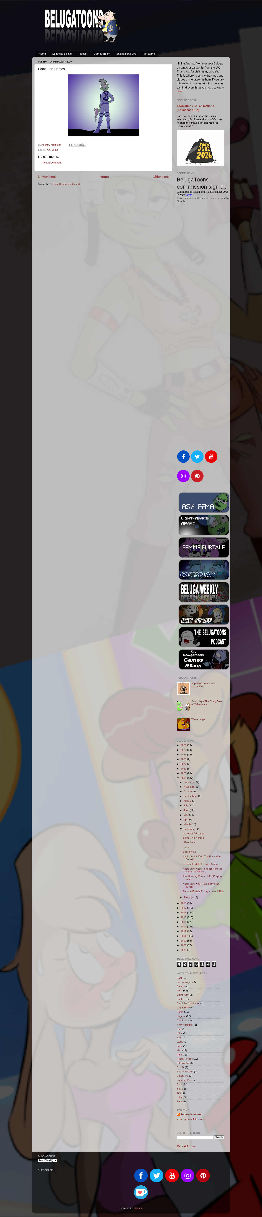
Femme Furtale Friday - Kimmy (200, 864)
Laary (180, 1042)
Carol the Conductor (188, 1003)
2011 (184, 936)
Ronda (180, 1067)
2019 (184, 778)
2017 (184, 908)
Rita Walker (183, 1063)
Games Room (102, 53)
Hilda (180, 1033)
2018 (184, 903)
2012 (184, 931)
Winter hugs (198, 719)
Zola (179, 1101)
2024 (184, 754)
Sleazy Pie (183, 1076)
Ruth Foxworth (185, 1071)
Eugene (181, 1016)
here (180, 91)
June (187, 810)
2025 (184, 750)
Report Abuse (186, 1146)
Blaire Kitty (183, 995)
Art (48, 150)
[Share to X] (77, 145)
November (190, 787)
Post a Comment (52, 162)
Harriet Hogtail (185, 1024)
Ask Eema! (149, 53)
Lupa (180, 1046)
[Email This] (70, 145)
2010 (184, 940)
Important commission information (203, 685)
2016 (184, 912)
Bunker (181, 999)
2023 (184, 759)
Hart (179, 1029)
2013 (184, 926)
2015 (184, 917)
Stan (179, 1084)
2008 (184, 950)
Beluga (181, 986)
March (187, 824)
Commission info (62, 53)
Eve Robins (183, 1020)
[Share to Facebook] (81, 145)
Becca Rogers (185, 982)
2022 (184, 764)
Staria (180, 1088)
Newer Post (47, 177)
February (189, 829)
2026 (184, 745)
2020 (184, 773)
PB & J (180, 1054)
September (190, 796)
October (188, 791)
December (190, 782)
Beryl (180, 990)
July (186, 805)
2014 (184, 922)
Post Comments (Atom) (66, 184)
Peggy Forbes (185, 1058)
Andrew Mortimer (190, 1114)
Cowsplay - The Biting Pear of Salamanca (206, 703)
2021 (184, 768)
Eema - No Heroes (193, 837)
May (186, 815)
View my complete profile (191, 1119)
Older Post (161, 177)
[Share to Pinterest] (84, 145)
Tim (179, 1093)
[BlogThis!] (74, 145)
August (188, 801)
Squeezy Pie (184, 1080)
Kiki (179, 1037)
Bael (179, 978)
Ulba (179, 1097)
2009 (184, 945)
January (188, 897)
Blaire (186, 847)
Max (179, 1050)
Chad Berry (183, 1007)
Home (42, 53)
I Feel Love (189, 842)
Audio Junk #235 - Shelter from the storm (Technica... (202, 870)
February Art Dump (193, 833)
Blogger (137, 1208)
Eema (55, 150)
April (186, 819)
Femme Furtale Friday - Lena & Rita (203, 891)
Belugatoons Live (126, 53)
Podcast (82, 53)
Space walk (189, 852)
